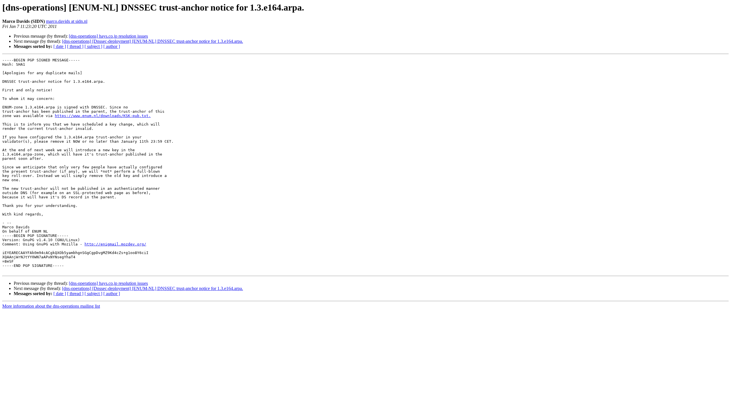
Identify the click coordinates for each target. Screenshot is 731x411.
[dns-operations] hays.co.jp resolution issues (108, 36)
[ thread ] (75, 46)
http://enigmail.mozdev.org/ (115, 244)
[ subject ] (93, 46)
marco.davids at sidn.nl (66, 21)
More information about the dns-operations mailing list (51, 306)
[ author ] (111, 46)
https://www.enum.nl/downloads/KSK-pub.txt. (103, 116)
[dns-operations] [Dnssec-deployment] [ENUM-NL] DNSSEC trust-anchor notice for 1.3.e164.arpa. (152, 41)
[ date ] (59, 46)
